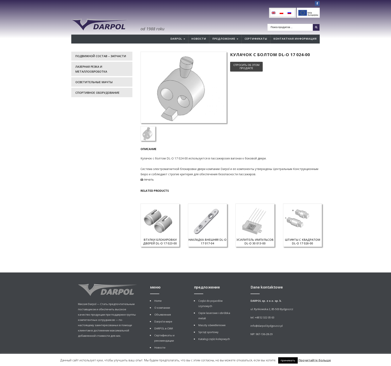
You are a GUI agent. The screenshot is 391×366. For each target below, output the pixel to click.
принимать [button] (288, 360)
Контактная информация (295, 38)
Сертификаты (256, 38)
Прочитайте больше (315, 360)
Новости (198, 38)
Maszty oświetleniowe (212, 325)
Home (158, 301)
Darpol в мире (163, 321)
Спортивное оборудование (97, 93)
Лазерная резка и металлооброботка (91, 69)
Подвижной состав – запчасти (100, 56)
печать (148, 179)
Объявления (162, 314)
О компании (162, 307)
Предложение (223, 38)
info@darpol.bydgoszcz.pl (266, 326)
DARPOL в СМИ (163, 328)
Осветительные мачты (94, 82)
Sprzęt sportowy (208, 332)
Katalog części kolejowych (214, 339)
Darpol (176, 38)
